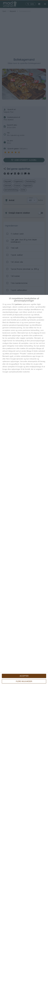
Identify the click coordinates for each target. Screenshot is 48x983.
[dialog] (24, 639)
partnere (18, 304)
